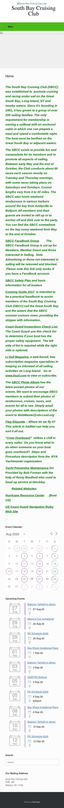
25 (24, 579)
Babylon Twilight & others (41, 604)
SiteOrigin (36, 802)
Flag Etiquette (15, 421)
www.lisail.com (16, 375)
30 (39, 548)
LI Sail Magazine (17, 357)
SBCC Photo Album (25, 382)
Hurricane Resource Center (24, 495)
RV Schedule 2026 (37, 633)
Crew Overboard (18, 438)
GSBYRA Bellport (37, 677)
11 (24, 563)
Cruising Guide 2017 (19, 292)
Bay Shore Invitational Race (42, 648)
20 (39, 571)
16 (9, 571)
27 (16, 548)
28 (24, 548)
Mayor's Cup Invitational (40, 619)
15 (54, 563)
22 (54, 571)
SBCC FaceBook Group (22, 240)
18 (24, 571)
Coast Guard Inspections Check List (31, 326)
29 (54, 579)
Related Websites (24, 488)
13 (39, 563)
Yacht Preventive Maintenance (27, 468)
